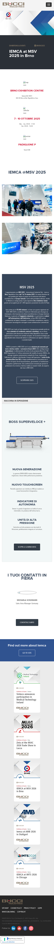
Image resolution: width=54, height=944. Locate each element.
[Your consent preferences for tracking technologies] (4, 939)
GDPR (40, 908)
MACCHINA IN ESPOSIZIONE (16, 400)
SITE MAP (5, 908)
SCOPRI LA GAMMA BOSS (27, 547)
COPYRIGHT (21, 912)
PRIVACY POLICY (30, 908)
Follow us (6, 928)
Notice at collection (8, 942)
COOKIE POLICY (16, 908)
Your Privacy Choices (15, 938)
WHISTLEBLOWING (8, 912)
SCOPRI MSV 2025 (27, 380)
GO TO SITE (27, 653)
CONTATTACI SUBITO (27, 622)
